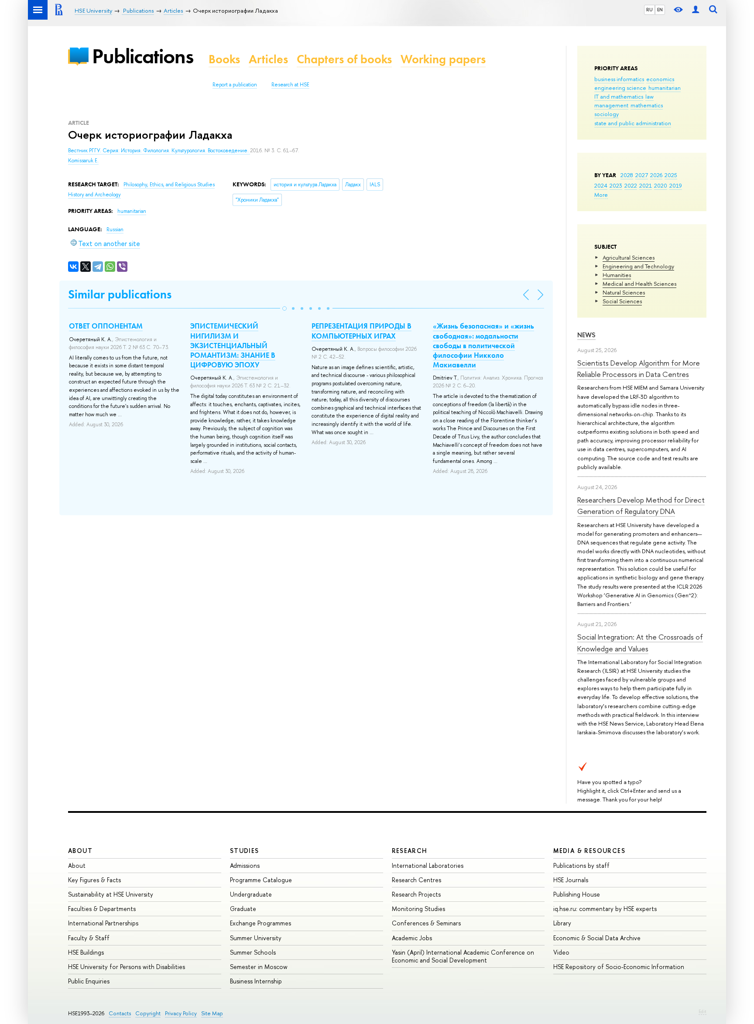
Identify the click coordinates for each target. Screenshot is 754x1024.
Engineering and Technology (638, 266)
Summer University (255, 938)
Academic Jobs (412, 938)
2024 (600, 185)
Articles (268, 59)
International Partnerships (103, 923)
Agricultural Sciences (629, 257)
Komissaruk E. (83, 160)
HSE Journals (570, 880)
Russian (114, 229)
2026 (656, 175)
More (601, 195)
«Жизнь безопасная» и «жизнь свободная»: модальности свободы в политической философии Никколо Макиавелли (483, 345)
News (586, 334)
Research (410, 850)
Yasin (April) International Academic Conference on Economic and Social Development (463, 956)
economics (660, 79)
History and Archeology (94, 194)
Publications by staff (581, 865)
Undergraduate (251, 894)
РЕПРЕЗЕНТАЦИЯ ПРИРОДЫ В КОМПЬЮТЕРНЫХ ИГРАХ (361, 330)
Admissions (245, 865)
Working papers (443, 59)
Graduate (243, 908)
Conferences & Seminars (426, 923)
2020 (660, 185)
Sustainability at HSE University (110, 894)
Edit (702, 1011)
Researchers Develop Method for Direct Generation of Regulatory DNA (641, 505)
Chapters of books (344, 59)
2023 (616, 185)
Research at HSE (290, 84)
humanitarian (664, 88)
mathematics (647, 105)
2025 (671, 175)
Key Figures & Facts (94, 880)
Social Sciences (622, 301)
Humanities (617, 275)
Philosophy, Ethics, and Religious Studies (169, 184)
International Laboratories (427, 865)
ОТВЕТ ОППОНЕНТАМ (106, 326)
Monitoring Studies (418, 908)
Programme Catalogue (261, 880)
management (611, 105)
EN (660, 10)
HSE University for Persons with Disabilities (126, 966)
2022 (630, 185)
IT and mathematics (618, 96)
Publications (142, 56)
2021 (645, 185)
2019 (675, 185)
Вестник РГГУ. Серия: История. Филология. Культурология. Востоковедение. (159, 150)
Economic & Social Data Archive (597, 938)
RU (649, 10)
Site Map (212, 1013)
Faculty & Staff (89, 938)
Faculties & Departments (102, 908)
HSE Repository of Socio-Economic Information (618, 966)
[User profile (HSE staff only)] (695, 10)
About (80, 850)
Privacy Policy (181, 1013)
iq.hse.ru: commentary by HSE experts (605, 908)
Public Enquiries (89, 981)
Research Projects (416, 894)
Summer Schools (253, 952)
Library (562, 923)
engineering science (620, 88)
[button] (284, 308)
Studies (244, 850)
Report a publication (234, 84)
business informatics (619, 79)
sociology (606, 114)
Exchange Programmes (260, 923)
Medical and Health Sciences (639, 284)
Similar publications (119, 294)
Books (224, 59)
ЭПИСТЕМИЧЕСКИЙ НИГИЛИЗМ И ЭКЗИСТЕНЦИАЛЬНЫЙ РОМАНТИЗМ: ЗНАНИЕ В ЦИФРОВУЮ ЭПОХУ (232, 345)
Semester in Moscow (259, 966)
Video (561, 952)
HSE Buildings (86, 952)
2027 (641, 175)
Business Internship (256, 981)
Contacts (120, 1013)
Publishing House (576, 894)
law (649, 96)
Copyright (148, 1013)
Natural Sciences (624, 292)
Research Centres (416, 880)
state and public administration (632, 123)
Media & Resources (589, 850)
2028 (626, 175)
